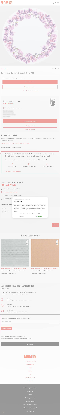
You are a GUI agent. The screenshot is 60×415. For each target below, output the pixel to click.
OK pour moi (39, 216)
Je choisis (21, 216)
